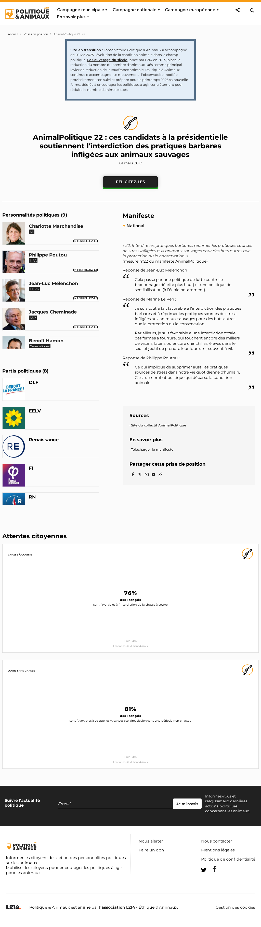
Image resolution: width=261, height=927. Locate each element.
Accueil (13, 34)
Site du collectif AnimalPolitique (158, 425)
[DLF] (14, 390)
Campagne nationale (134, 9)
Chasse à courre (20, 554)
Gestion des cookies (235, 907)
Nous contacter (216, 841)
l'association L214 (117, 907)
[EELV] (14, 419)
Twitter (211, 879)
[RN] (14, 505)
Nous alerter (151, 841)
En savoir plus (71, 17)
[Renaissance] (14, 447)
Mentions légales (218, 850)
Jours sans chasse (21, 670)
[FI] (14, 476)
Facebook (211, 869)
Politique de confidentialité (228, 859)
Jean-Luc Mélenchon (53, 283)
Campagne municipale (80, 9)
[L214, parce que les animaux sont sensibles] (13, 907)
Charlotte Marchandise (56, 226)
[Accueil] (27, 23)
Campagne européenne (190, 9)
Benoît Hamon (46, 341)
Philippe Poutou (48, 255)
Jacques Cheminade (53, 312)
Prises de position (36, 34)
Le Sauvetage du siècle (107, 60)
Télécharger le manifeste (152, 449)
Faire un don (151, 850)
